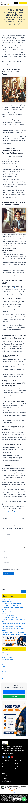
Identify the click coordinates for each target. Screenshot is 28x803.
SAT (3, 678)
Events (3, 666)
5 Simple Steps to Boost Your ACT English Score (13, 623)
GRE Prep (4, 671)
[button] (11, 2)
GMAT (3, 669)
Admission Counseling (7, 655)
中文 (16, 3)
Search (3, 589)
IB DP (3, 673)
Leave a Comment (7, 19)
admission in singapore (7, 659)
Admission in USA (6, 662)
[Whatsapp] (24, 799)
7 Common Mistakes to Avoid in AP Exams (12, 626)
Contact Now (14, 692)
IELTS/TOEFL (5, 676)
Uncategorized (5, 680)
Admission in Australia (7, 657)
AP (2, 664)
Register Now (14, 696)
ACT (3, 652)
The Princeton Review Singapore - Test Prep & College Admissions (16, 787)
